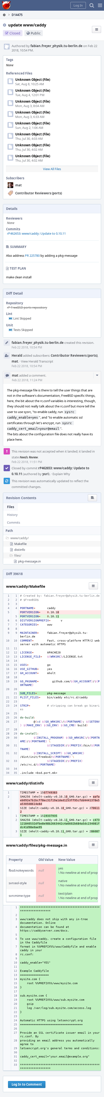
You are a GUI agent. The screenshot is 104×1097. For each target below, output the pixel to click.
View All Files (52, 169)
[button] (100, 5)
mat (18, 185)
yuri (45, 474)
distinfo (19, 549)
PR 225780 (32, 255)
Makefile (20, 544)
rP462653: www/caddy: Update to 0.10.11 (36, 233)
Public (36, 33)
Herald (17, 355)
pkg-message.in (29, 561)
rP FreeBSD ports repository (27, 307)
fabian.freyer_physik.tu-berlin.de (56, 46)
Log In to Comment (27, 1084)
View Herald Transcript (37, 361)
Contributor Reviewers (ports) (38, 193)
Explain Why (61, 474)
